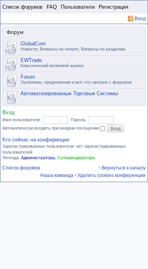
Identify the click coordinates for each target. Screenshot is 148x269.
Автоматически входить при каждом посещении (51, 128)
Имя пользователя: (21, 119)
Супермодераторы (76, 157)
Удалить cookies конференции (111, 175)
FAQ (52, 7)
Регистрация (113, 7)
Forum (28, 77)
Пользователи (78, 7)
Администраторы (38, 157)
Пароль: (79, 119)
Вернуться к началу (124, 168)
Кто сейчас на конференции (35, 140)
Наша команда (56, 175)
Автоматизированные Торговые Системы (69, 93)
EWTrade (31, 60)
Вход (140, 18)
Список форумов (22, 7)
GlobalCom (33, 44)
